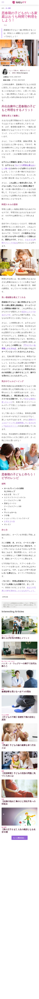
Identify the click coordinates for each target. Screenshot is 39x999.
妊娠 (3, 799)
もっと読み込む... (19, 838)
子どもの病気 (5, 715)
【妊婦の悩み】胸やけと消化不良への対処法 (19, 802)
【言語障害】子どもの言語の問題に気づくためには (19, 774)
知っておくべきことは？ (8, 636)
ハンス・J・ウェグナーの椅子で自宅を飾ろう (19, 664)
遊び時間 (4, 827)
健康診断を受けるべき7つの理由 (16, 691)
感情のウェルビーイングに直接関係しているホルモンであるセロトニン (19, 423)
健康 (3, 8)
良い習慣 (8, 8)
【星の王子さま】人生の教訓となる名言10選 (19, 830)
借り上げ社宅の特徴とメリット (16, 638)
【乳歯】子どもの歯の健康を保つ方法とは (19, 746)
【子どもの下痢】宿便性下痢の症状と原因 (19, 718)
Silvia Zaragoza (22, 73)
